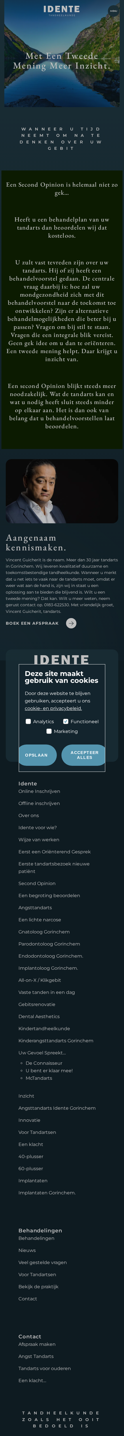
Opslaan (36, 755)
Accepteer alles (85, 755)
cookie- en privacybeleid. (53, 708)
